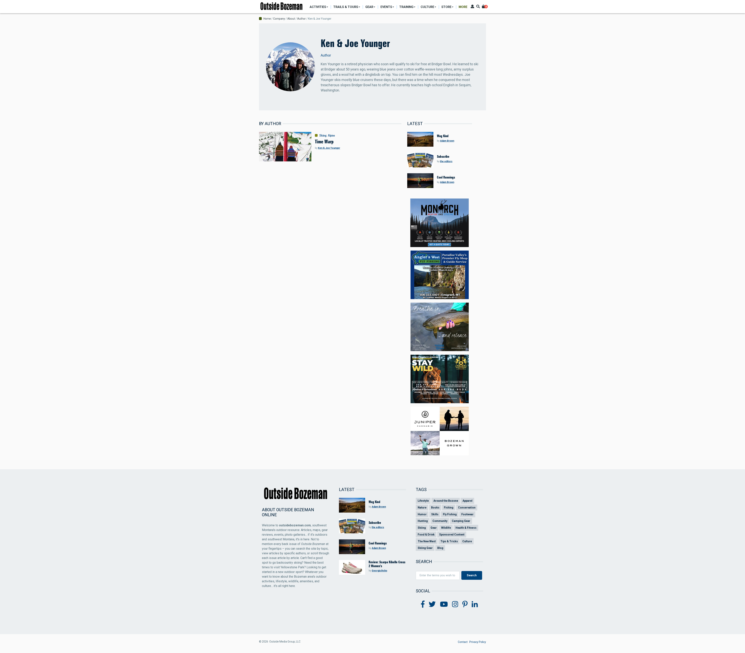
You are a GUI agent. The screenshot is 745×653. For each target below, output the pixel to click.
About (291, 18)
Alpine (331, 135)
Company (279, 18)
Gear (434, 527)
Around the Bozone (445, 500)
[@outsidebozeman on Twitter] (432, 604)
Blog (440, 547)
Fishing (448, 507)
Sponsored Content (451, 534)
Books (435, 507)
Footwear (467, 514)
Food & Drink (426, 534)
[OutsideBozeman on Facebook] (423, 604)
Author (301, 18)
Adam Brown (447, 140)
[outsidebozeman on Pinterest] (465, 604)
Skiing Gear (425, 547)
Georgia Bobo (379, 570)
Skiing (322, 135)
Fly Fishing (450, 514)
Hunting (423, 520)
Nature (422, 507)
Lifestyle (423, 500)
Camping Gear (461, 520)
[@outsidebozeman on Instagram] (455, 604)
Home (267, 18)
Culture (467, 541)
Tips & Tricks (449, 541)
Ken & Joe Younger (329, 148)
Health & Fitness (466, 527)
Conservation (467, 507)
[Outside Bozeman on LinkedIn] (475, 604)
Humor (422, 514)
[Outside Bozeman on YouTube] (444, 604)
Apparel (467, 500)
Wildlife (446, 527)
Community (439, 520)
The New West (427, 541)
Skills (434, 514)
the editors (446, 161)
